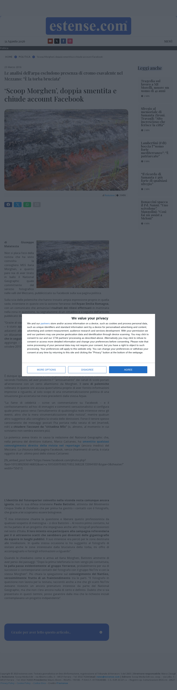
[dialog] (88, 345)
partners (45, 323)
